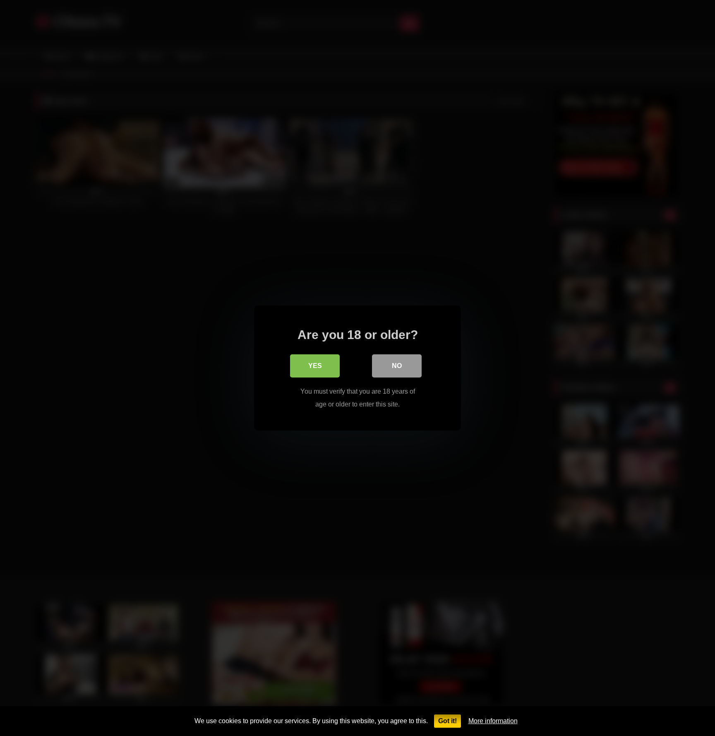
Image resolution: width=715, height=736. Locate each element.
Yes (315, 365)
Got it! (447, 720)
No (397, 365)
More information (493, 720)
